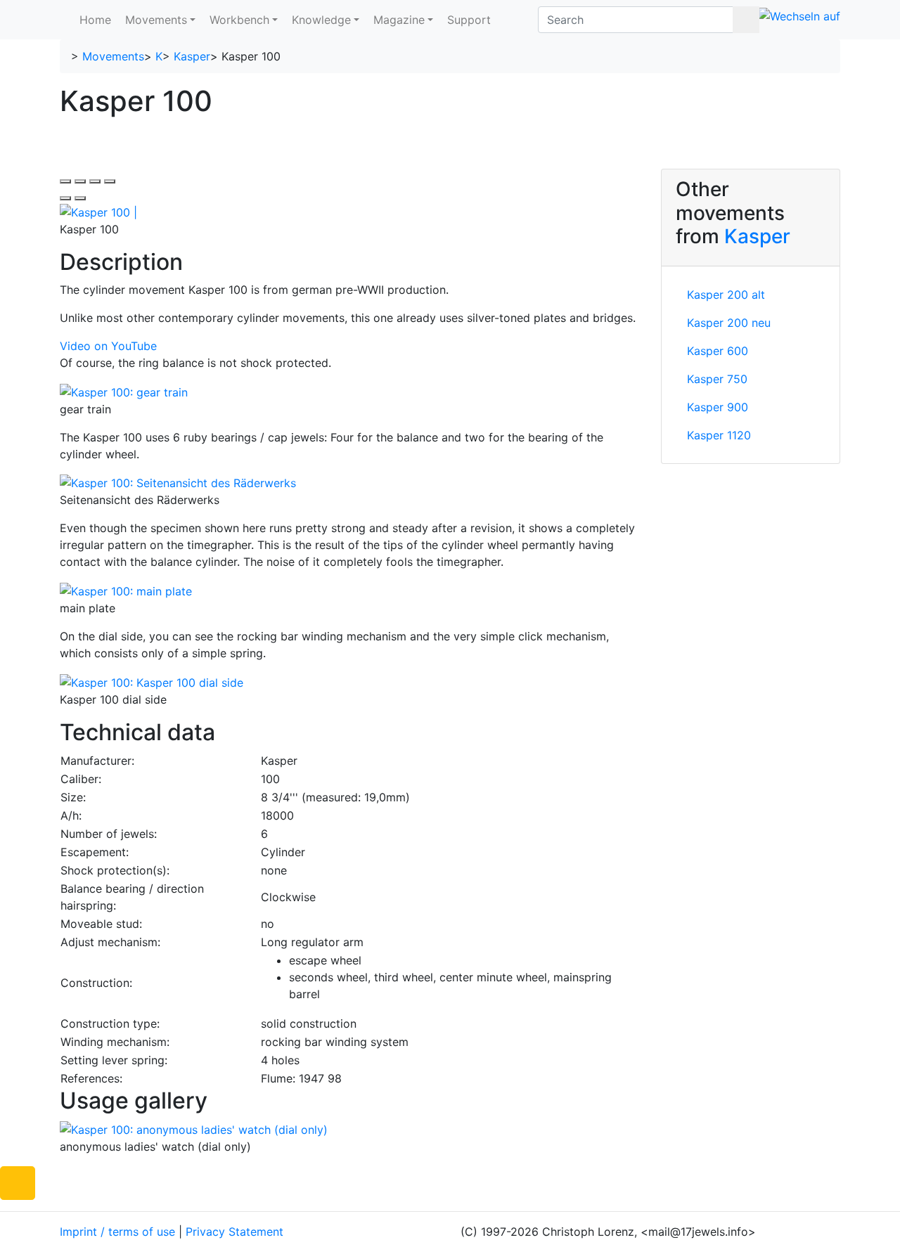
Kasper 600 (717, 351)
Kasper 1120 (719, 435)
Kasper (192, 56)
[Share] (80, 181)
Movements (156, 20)
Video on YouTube (108, 346)
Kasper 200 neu (729, 323)
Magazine (399, 20)
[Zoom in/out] (109, 181)
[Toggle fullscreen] (95, 181)
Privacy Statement (234, 1232)
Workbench (239, 20)
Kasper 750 (717, 379)
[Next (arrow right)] (80, 198)
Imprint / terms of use (117, 1232)
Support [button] (469, 20)
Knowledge (321, 20)
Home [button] (95, 20)
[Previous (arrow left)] (65, 198)
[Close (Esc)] (65, 181)
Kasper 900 (717, 407)
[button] (17, 1183)
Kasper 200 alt (726, 295)
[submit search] (746, 19)
